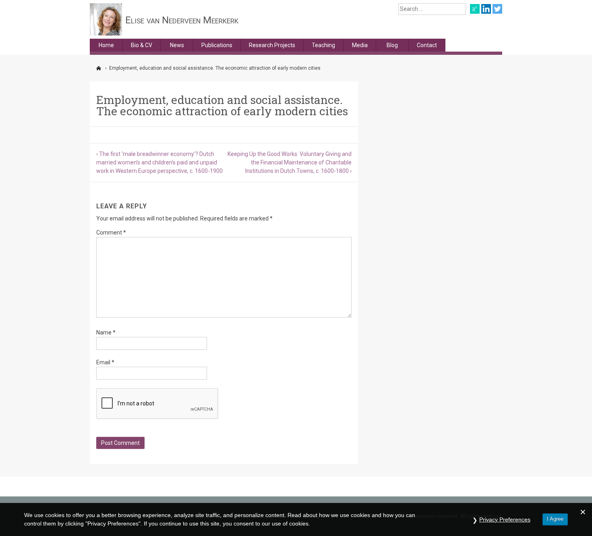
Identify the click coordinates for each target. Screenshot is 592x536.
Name (106, 332)
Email (105, 362)
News (177, 45)
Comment (111, 232)
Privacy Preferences (504, 519)
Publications (216, 45)
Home (106, 45)
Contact (427, 45)
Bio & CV (141, 45)
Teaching (323, 45)
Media (360, 45)
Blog (392, 45)
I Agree (555, 519)
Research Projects (272, 45)
